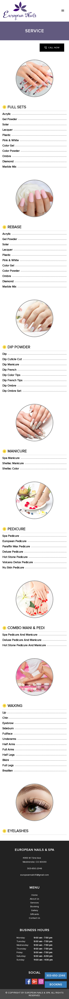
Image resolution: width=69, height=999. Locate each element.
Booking (34, 906)
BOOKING (56, 984)
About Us (34, 898)
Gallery (34, 910)
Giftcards (34, 914)
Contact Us (34, 918)
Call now (53, 47)
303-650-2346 (55, 975)
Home (34, 895)
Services (34, 902)
